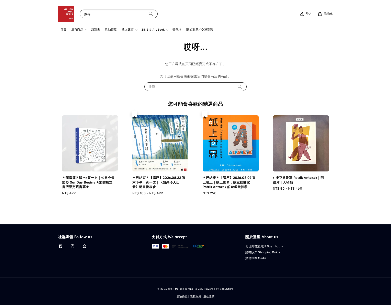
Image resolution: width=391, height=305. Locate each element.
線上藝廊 (128, 29)
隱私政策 (195, 296)
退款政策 (209, 296)
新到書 (95, 29)
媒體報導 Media (255, 258)
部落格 (176, 29)
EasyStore (226, 288)
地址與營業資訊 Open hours (264, 246)
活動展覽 (111, 29)
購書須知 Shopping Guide (262, 252)
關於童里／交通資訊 (199, 29)
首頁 (63, 29)
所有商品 (77, 29)
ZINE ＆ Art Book (153, 29)
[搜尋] (150, 14)
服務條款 (182, 296)
